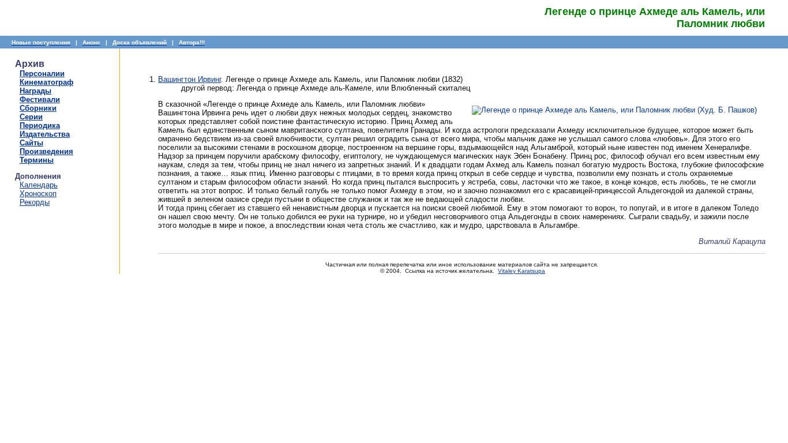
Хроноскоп (38, 193)
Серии (31, 116)
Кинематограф (46, 82)
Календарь (39, 185)
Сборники (38, 108)
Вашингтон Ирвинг (189, 79)
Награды (35, 91)
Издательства (45, 134)
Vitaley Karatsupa (521, 271)
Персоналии (42, 73)
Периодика (40, 125)
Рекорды (35, 202)
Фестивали (40, 99)
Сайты (31, 142)
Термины (37, 160)
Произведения (46, 151)
